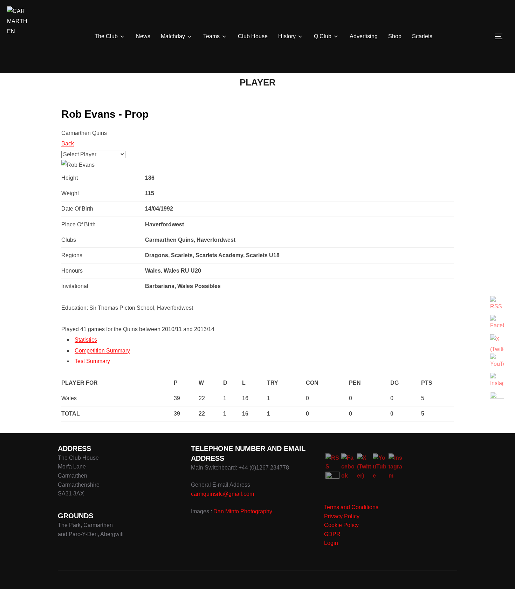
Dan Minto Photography (242, 511)
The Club (106, 36)
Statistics (86, 340)
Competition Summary (102, 351)
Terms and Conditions (351, 507)
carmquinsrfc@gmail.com (222, 494)
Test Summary (92, 361)
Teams (211, 36)
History (287, 36)
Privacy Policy (341, 516)
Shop (394, 36)
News (143, 36)
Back (67, 143)
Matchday (173, 36)
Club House (253, 36)
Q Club (322, 36)
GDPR (332, 534)
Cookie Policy (341, 525)
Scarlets (422, 36)
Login (331, 543)
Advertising (364, 36)
